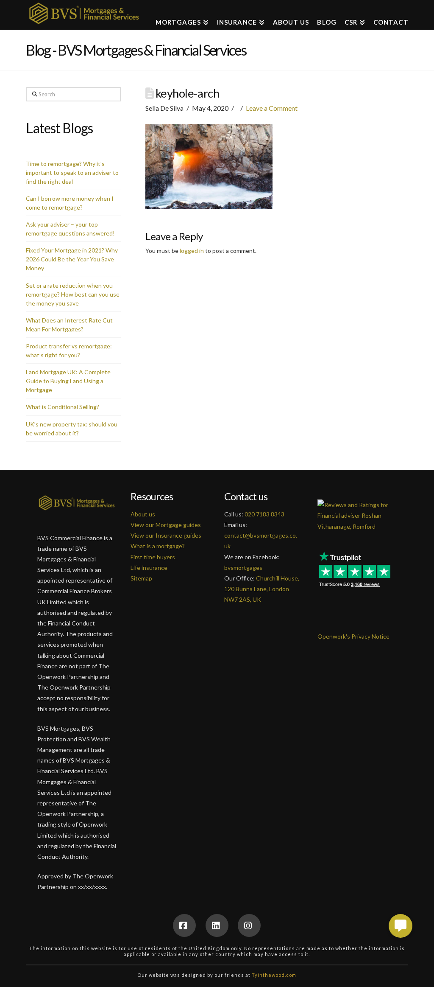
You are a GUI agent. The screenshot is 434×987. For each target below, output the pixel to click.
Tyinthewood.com (274, 975)
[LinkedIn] (217, 925)
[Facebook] (184, 925)
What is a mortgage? (158, 546)
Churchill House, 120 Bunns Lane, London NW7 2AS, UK (261, 589)
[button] (400, 926)
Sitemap (141, 578)
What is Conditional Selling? (62, 406)
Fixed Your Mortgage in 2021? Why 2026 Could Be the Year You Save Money (72, 259)
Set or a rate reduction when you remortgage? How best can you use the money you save (73, 294)
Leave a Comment (272, 108)
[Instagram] (249, 925)
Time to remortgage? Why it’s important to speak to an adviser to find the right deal (72, 172)
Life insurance (149, 567)
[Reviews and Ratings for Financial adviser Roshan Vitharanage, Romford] (357, 510)
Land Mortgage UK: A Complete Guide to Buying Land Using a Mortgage (68, 380)
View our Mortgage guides (166, 524)
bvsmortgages (243, 567)
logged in (192, 250)
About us (143, 514)
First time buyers (153, 557)
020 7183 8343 (264, 514)
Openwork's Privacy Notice (353, 636)
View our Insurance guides (166, 535)
